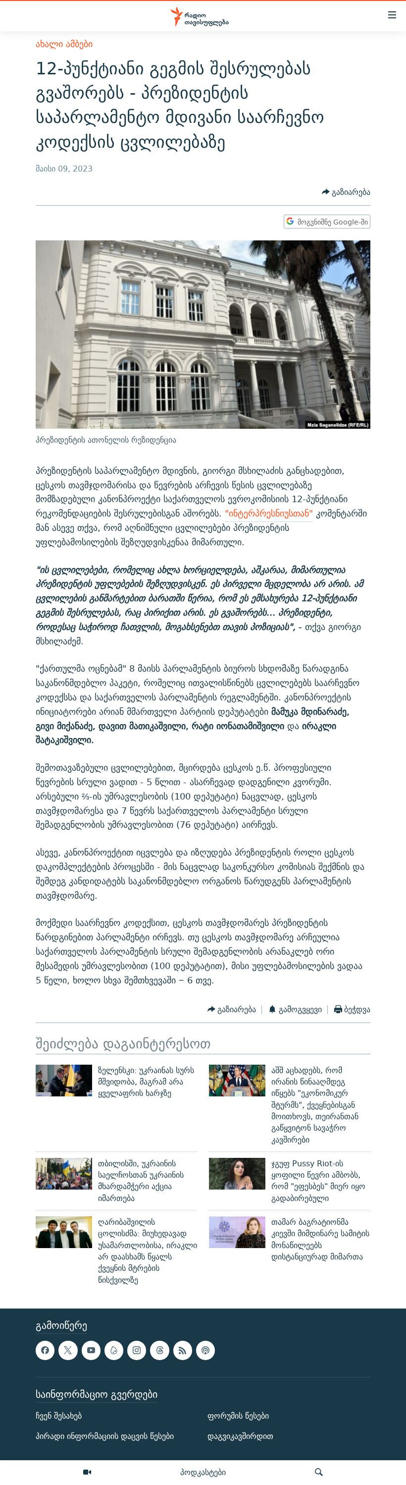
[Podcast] (205, 1350)
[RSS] (182, 1350)
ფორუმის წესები (238, 1416)
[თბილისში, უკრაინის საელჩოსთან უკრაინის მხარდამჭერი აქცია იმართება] (64, 1174)
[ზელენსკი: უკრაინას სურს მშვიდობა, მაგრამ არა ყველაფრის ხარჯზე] (64, 1080)
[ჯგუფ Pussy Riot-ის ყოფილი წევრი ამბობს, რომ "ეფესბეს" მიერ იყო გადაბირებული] (237, 1174)
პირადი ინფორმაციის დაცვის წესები (105, 1436)
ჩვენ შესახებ (59, 1416)
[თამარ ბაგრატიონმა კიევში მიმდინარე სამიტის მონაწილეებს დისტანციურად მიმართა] (237, 1232)
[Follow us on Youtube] (91, 1350)
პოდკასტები (203, 1472)
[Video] (87, 1472)
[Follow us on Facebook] (45, 1350)
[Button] (346, 192)
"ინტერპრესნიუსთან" (269, 513)
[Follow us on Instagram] (136, 1350)
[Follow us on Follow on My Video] (113, 1350)
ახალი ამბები (64, 44)
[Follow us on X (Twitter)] (67, 1350)
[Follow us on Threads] (159, 1350)
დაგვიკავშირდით (240, 1436)
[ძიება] (319, 1472)
